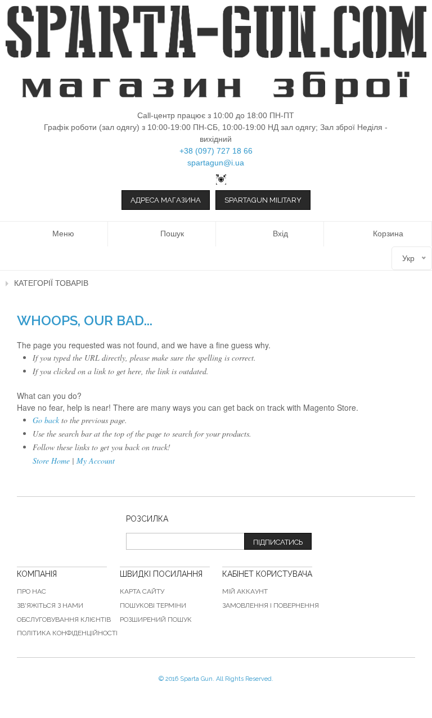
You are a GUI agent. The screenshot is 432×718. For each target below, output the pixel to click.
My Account (95, 460)
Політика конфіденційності (67, 633)
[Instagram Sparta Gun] (216, 179)
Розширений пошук (156, 619)
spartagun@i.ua (215, 162)
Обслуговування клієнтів (64, 619)
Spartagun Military (263, 200)
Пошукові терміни (153, 605)
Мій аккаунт (245, 591)
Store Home (51, 460)
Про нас (31, 591)
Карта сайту (142, 591)
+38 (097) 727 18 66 (216, 150)
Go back (46, 420)
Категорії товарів (51, 283)
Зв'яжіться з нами (50, 605)
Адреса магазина (165, 200)
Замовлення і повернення (270, 605)
